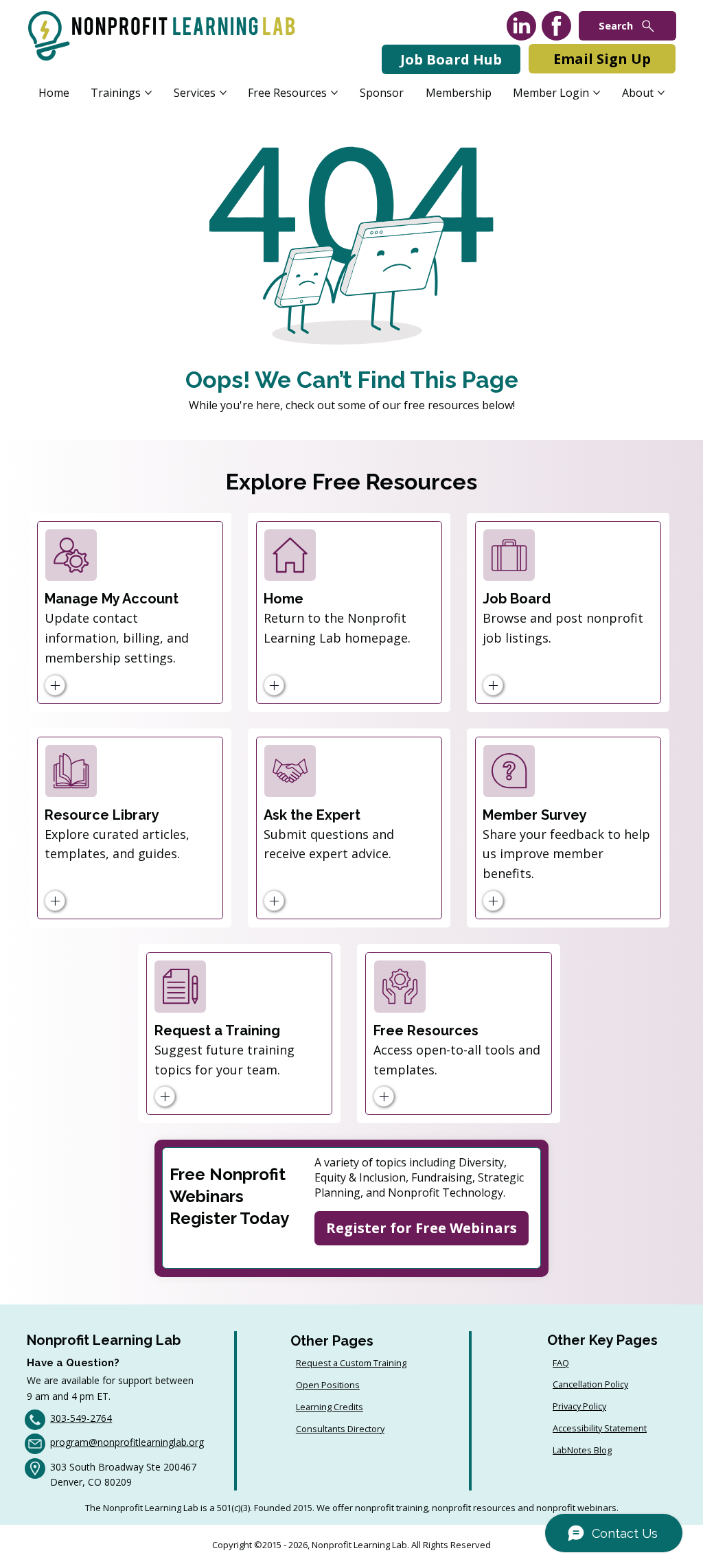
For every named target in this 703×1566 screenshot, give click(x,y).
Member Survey (535, 815)
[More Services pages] (223, 92)
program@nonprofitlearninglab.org (127, 1442)
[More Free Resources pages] (334, 92)
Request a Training (217, 1030)
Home (283, 598)
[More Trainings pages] (148, 92)
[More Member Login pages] (596, 92)
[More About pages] (661, 92)
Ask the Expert (312, 815)
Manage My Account (111, 598)
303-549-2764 (81, 1418)
